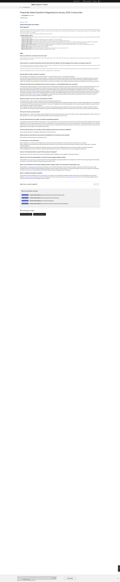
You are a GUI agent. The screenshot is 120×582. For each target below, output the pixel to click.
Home (20, 7)
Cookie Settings (70, 578)
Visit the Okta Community (26, 214)
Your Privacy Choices (26, 579)
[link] (47, 194)
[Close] (118, 578)
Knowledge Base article (33, 159)
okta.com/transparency (43, 175)
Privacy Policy (54, 577)
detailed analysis (71, 176)
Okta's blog (35, 94)
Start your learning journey (39, 214)
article (41, 176)
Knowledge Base (26, 7)
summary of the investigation (31, 176)
